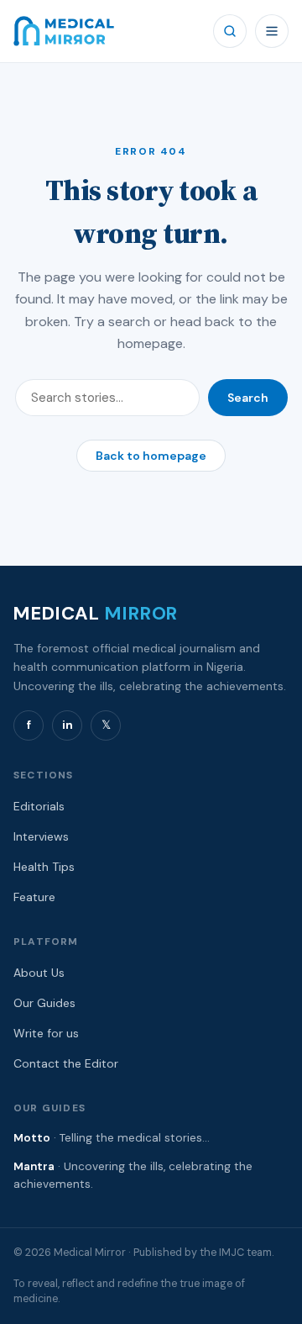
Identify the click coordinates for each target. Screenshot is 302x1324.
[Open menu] (272, 31)
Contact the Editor (65, 1063)
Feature (34, 897)
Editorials (39, 806)
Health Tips (44, 866)
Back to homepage (151, 455)
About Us (39, 972)
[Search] (230, 31)
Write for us (46, 1033)
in (67, 724)
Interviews (41, 836)
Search (247, 397)
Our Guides (44, 1002)
